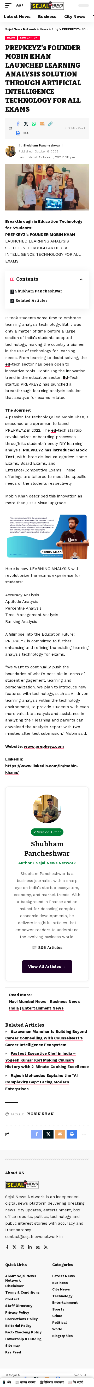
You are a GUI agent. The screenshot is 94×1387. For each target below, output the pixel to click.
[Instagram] (22, 1247)
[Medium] (37, 1247)
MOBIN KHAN (40, 1114)
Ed (65, 377)
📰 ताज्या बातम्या (25, 1382)
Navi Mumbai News (27, 1001)
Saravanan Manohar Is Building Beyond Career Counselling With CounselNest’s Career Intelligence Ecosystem (46, 1038)
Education (29, 37)
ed (7, 364)
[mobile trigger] (9, 5)
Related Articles (31, 300)
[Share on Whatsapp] (34, 124)
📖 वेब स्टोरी (75, 1382)
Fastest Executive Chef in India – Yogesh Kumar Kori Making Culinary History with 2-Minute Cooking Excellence (47, 1060)
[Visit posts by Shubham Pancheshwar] (10, 151)
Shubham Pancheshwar (41, 145)
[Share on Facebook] (17, 124)
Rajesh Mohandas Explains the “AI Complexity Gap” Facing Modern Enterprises (41, 1082)
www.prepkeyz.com (44, 746)
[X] (14, 1247)
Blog (11, 37)
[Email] (42, 124)
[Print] (17, 133)
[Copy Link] (50, 124)
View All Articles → (47, 966)
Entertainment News (43, 1008)
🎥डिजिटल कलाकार (52, 1382)
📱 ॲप (6, 1382)
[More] (26, 133)
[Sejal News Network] (47, 5)
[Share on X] (26, 124)
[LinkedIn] (29, 1247)
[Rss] (46, 1247)
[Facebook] (7, 1247)
